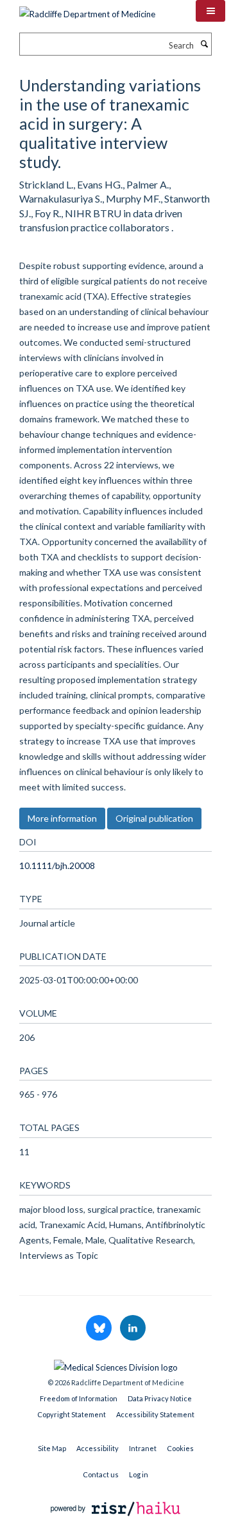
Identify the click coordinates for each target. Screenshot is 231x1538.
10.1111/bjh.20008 (57, 865)
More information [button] (62, 818)
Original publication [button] (154, 818)
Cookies (180, 1448)
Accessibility (97, 1448)
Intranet (143, 1448)
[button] (210, 11)
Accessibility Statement (155, 1414)
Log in (138, 1474)
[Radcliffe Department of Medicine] (87, 9)
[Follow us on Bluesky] (100, 1328)
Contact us (101, 1474)
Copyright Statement (71, 1414)
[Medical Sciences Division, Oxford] (115, 1364)
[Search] (204, 44)
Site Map (52, 1448)
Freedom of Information (78, 1398)
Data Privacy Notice (160, 1398)
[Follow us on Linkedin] (133, 1328)
